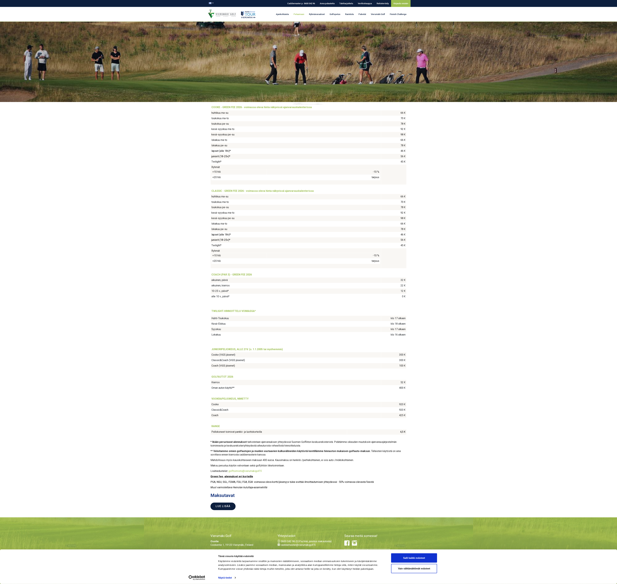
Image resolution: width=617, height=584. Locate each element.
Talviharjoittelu (346, 3)
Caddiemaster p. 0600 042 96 (301, 3)
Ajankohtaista (282, 14)
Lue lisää (223, 506)
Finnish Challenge (398, 14)
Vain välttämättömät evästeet (414, 568)
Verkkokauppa (365, 3)
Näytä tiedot (225, 577)
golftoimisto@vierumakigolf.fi (245, 471)
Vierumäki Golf (378, 14)
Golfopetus (335, 14)
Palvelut (362, 14)
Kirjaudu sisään (400, 3)
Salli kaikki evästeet (414, 558)
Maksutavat (222, 495)
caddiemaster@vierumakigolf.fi (298, 544)
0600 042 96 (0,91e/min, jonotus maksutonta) (306, 541)
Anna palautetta (327, 3)
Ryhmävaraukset (317, 14)
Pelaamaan (299, 14)
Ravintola (349, 14)
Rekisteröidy (383, 3)
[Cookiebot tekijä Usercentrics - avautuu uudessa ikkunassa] (197, 577)
